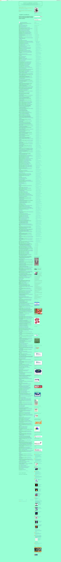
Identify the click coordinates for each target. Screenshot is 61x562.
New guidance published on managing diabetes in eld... (38, 155)
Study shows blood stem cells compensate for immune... (38, 158)
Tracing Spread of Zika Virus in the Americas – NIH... (38, 199)
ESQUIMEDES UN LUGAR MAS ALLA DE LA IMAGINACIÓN (38, 525)
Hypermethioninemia (22, 136)
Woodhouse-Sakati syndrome (26, 257)
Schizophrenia (25, 170)
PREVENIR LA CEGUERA (38, 507)
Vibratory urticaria (28, 206)
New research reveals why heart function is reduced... (38, 240)
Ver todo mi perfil (36, 299)
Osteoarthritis (27, 157)
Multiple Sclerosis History (38, 163)
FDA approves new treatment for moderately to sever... (39, 49)
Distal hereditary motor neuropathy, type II (23, 326)
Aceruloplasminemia (28, 115)
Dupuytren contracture (28, 417)
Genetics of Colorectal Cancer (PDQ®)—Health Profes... (38, 234)
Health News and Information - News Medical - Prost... (38, 44)
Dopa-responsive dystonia (22, 374)
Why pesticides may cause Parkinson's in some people (38, 181)
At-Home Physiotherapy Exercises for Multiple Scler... (39, 165)
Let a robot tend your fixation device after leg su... (38, 214)
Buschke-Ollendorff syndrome (23, 202)
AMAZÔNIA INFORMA (37, 529)
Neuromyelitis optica (25, 213)
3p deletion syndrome (26, 161)
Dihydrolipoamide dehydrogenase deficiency (24, 293)
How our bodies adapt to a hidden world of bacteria (39, 210)
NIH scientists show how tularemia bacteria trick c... (39, 50)
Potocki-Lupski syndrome (27, 412)
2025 (35, 27)
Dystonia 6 (22, 468)
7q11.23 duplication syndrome (26, 413)
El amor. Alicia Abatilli (40, 463)
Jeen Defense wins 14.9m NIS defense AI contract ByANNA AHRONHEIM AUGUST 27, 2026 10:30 (38, 477)
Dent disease (20, 176)
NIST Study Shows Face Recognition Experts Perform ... (39, 202)
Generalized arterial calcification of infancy (25, 285)
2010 (35, 253)
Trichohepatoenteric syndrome (23, 273)
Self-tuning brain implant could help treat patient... (39, 225)
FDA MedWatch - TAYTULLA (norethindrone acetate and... (38, 222)
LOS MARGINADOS (37, 475)
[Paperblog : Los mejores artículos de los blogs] (36, 335)
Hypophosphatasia (30, 102)
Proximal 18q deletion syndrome (27, 160)
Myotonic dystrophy (27, 461)
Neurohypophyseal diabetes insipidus (24, 230)
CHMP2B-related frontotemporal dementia (26, 399)
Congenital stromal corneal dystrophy (25, 29)
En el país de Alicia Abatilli (38, 462)
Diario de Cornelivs (37, 488)
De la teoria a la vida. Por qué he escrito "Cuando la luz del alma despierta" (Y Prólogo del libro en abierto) (39, 490)
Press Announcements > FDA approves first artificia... (38, 47)
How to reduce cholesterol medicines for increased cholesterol (39, 539)
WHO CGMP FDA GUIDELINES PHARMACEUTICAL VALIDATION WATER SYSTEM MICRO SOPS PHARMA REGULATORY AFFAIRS (38, 501)
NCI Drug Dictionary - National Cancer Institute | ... (39, 67)
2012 (35, 251)
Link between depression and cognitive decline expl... (38, 189)
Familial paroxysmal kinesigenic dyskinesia (27, 448)
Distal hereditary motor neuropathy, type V (23, 327)
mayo (36, 40)
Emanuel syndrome (22, 190)
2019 (35, 32)
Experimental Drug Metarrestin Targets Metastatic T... (38, 151)
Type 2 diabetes (27, 252)
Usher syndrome (31, 86)
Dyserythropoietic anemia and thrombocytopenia (25, 437)
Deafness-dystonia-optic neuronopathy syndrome (24, 79)
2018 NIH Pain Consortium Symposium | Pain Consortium (39, 220)
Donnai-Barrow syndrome (24, 49)
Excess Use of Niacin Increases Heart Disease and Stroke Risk (39, 504)
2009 (35, 254)
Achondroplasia (27, 419)
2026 (35, 26)
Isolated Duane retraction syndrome (28, 403)
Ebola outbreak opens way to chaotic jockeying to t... (38, 212)
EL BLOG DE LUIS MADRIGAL (37, 498)
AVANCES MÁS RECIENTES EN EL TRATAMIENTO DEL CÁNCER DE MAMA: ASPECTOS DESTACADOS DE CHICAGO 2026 (38, 460)
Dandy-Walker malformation (28, 32)
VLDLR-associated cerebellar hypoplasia (27, 207)
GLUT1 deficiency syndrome (26, 66)
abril (36, 243)
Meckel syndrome (29, 433)
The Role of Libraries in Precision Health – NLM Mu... (39, 207)
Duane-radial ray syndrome (24, 392)
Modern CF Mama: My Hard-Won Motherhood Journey (39, 193)
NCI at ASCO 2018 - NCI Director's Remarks (38, 150)
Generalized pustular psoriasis (24, 343)
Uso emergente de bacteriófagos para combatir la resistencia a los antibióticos (40, 468)
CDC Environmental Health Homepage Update (38, 195)
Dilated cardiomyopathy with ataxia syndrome (26, 51)
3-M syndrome (27, 364)
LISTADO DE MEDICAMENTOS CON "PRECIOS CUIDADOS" (38, 533)
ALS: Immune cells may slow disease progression (38, 183)
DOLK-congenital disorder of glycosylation (27, 365)
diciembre (37, 34)
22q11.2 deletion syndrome (27, 291)
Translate (39, 20)
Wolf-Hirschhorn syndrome (27, 162)
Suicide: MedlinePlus (38, 198)
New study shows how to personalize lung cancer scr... (38, 241)
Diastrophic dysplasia (27, 277)
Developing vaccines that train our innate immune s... (39, 62)
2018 (35, 33)
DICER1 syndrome (21, 279)
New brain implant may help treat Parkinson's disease (39, 156)
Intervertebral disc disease (27, 308)
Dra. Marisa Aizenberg (37, 493)
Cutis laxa (24, 203)
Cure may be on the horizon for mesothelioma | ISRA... (38, 215)
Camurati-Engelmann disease (28, 268)
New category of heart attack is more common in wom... (38, 160)
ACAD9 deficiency (22, 100)
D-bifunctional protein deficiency (23, 22)
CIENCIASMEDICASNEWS (30, 3)
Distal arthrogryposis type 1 (22, 315)
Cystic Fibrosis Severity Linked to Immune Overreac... (39, 206)
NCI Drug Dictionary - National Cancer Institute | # (39, 65)
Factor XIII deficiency (27, 114)
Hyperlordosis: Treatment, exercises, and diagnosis (38, 145)
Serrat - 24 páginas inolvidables (39, 516)
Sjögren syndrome (30, 28)
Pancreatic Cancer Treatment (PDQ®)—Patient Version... (38, 230)
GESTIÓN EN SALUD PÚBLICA (38, 454)
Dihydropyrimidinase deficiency (27, 299)
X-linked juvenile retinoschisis (29, 158)
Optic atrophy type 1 (23, 358)
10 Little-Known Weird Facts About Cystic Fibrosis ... (38, 192)
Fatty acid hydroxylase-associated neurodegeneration (26, 443)
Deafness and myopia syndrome (28, 67)
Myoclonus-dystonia (25, 449)
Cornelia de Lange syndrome (27, 63)
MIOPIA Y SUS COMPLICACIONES (40, 508)
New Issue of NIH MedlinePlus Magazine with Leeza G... (38, 209)
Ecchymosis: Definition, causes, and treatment (39, 187)
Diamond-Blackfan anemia (24, 46)
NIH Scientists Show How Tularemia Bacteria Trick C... (38, 52)
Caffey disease (27, 65)
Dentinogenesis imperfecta (22, 179)
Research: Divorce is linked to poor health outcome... (38, 169)
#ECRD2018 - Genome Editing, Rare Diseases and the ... (39, 217)
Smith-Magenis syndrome (28, 163)
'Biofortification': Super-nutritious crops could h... (39, 178)
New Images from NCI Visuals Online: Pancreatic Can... (38, 56)
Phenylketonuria (22, 94)
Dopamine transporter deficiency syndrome (24, 377)
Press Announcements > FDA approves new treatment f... (38, 147)
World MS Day (37, 159)
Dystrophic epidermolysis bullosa (22, 462)
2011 (35, 252)
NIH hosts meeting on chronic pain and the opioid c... (38, 153)
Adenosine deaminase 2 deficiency (25, 30)
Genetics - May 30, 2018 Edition (39, 172)
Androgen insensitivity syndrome (27, 226)
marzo (36, 244)
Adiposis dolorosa (26, 191)
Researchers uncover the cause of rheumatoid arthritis (39, 175)
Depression (20, 184)
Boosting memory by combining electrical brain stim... (39, 180)
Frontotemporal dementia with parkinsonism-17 (25, 310)
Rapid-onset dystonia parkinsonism (25, 466)
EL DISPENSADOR (37, 471)
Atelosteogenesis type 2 (28, 62)
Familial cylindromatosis (28, 194)
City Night (39, 512)
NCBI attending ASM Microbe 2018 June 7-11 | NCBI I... (38, 54)
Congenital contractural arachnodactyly (25, 27)
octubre (36, 36)
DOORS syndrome (27, 76)
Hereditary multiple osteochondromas (28, 267)
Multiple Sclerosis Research (38, 164)
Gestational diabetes (30, 241)
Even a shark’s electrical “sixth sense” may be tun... (38, 46)
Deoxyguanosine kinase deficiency (24, 221)
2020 (35, 31)
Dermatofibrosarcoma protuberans (29, 41)
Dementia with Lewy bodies (29, 290)
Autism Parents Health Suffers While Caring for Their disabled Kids (40, 522)
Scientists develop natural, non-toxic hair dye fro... (39, 171)
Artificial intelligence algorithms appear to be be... (39, 238)
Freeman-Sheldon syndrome (30, 317)
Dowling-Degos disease (23, 56)
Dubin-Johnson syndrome (22, 406)
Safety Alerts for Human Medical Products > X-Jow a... (39, 197)
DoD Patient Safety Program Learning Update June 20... (38, 177)
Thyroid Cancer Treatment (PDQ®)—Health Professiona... (39, 228)
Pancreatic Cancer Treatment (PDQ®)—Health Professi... (38, 231)
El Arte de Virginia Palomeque (38, 511)
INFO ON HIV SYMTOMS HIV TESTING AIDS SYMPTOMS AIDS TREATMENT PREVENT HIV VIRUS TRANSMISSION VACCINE (38, 536)
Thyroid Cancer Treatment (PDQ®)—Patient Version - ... (39, 226)
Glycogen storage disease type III (28, 87)
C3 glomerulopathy (23, 57)
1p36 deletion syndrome (28, 328)
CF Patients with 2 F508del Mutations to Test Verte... (38, 190)
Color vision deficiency (27, 92)
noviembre (37, 35)
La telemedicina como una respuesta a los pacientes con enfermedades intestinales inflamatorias (40, 495)
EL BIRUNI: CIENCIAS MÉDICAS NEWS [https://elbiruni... (38, 42)
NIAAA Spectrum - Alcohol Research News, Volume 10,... (39, 223)
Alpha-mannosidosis (29, 104)
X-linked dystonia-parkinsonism (29, 450)
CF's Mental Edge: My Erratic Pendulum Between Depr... (38, 63)
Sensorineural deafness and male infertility (25, 305)
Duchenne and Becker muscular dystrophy (26, 47)
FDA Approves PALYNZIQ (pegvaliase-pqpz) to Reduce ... (39, 201)
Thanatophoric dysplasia (27, 420)
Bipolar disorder (26, 187)
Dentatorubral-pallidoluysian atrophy (23, 178)
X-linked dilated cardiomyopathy (29, 303)
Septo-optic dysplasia (27, 64)
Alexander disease (29, 174)
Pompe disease (29, 103)
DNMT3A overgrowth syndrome (22, 357)
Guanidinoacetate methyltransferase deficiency (25, 123)
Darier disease (20, 39)
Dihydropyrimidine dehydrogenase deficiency (24, 296)
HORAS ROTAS (36, 483)
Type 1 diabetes (27, 242)
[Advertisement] (24, 494)
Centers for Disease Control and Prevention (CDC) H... (39, 58)
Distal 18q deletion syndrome (27, 159)
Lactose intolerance (28, 31)
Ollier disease (25, 428)
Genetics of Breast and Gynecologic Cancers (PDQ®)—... (39, 237)
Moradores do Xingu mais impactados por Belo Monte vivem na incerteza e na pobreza (38, 531)
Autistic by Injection (37, 520)
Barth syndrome (25, 353)
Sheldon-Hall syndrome (29, 316)
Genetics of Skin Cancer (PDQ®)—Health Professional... (39, 233)
